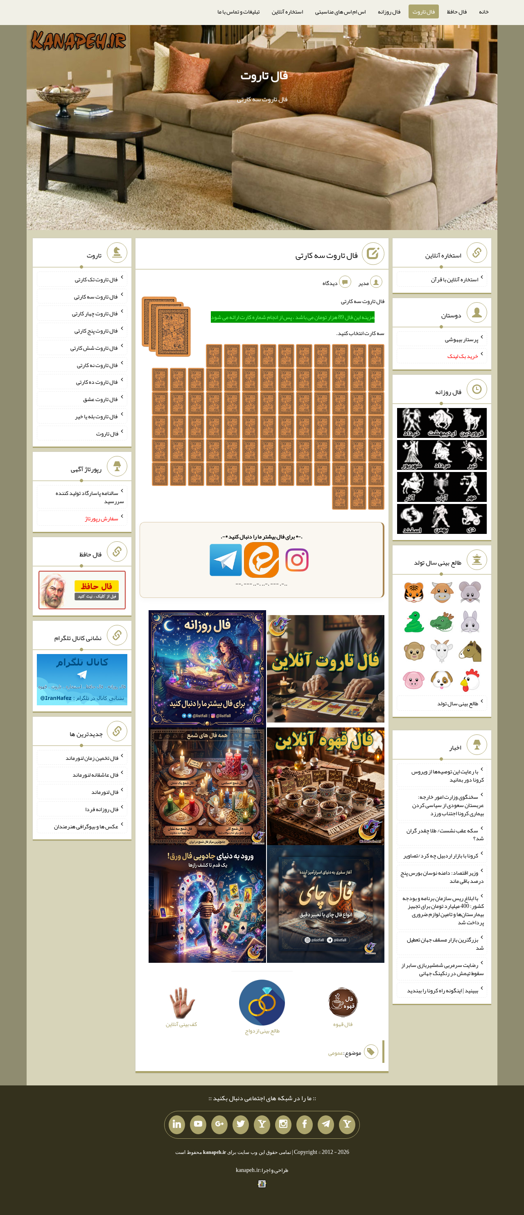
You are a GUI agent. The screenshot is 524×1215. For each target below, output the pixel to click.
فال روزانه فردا (101, 809)
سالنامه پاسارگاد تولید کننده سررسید (90, 497)
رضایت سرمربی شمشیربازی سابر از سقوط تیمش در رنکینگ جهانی (442, 969)
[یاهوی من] (347, 1124)
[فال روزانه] (207, 670)
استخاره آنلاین (287, 11)
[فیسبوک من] (304, 1124)
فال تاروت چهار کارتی (95, 313)
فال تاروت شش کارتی (94, 347)
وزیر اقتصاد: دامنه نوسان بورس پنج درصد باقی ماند (442, 877)
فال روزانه (389, 11)
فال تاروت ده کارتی (97, 382)
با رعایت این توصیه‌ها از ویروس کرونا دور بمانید (447, 775)
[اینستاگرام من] (283, 1124)
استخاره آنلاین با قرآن (454, 279)
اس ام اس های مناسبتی (340, 11)
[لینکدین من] (177, 1124)
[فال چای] (325, 906)
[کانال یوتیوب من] (198, 1124)
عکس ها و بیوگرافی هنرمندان (86, 826)
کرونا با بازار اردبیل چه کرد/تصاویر (440, 855)
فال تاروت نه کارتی (97, 364)
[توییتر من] (241, 1124)
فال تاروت (424, 11)
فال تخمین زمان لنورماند (92, 757)
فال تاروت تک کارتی (96, 279)
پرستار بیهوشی (461, 338)
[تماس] (262, 1124)
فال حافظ (457, 11)
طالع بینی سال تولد (457, 703)
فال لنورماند (104, 792)
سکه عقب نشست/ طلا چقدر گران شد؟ (445, 834)
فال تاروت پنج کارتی (96, 330)
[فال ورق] (207, 906)
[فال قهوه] (325, 788)
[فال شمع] (207, 788)
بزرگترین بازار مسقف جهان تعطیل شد (445, 943)
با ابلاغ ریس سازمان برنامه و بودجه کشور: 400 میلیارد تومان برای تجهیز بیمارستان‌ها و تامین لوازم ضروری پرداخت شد (443, 910)
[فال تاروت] (325, 670)
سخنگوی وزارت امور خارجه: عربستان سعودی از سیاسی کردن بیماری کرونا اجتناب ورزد (448, 805)
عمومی (335, 1052)
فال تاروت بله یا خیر (96, 416)
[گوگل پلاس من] (219, 1124)
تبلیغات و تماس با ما (238, 11)
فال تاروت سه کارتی (327, 255)
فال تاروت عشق (100, 399)
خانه (484, 11)
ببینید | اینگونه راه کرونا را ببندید (442, 990)
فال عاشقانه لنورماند (95, 774)
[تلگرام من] (326, 1124)
